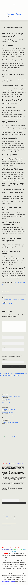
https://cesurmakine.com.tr (21, 373)
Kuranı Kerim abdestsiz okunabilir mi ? (9, 409)
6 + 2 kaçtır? (4, 359)
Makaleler (7, 291)
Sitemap (18, 375)
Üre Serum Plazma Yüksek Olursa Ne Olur (13, 299)
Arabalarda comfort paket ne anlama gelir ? (10, 422)
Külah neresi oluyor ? (6, 402)
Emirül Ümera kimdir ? (6, 419)
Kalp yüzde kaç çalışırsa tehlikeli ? (8, 415)
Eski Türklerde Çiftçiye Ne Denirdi (8, 516)
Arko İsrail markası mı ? (6, 399)
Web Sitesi (4, 347)
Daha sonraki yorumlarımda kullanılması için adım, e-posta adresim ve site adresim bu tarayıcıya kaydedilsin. (12, 356)
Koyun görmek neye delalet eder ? (8, 412)
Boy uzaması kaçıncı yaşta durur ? (8, 392)
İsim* (3, 335)
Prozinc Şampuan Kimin (6, 525)
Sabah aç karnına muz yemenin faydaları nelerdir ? (11, 396)
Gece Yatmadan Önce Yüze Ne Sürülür (9, 520)
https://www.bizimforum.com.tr (7, 373)
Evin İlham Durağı (14, 14)
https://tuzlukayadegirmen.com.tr (7, 375)
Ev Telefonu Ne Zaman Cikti (10, 303)
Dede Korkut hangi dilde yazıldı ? (8, 406)
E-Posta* (3, 341)
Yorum (3, 319)
